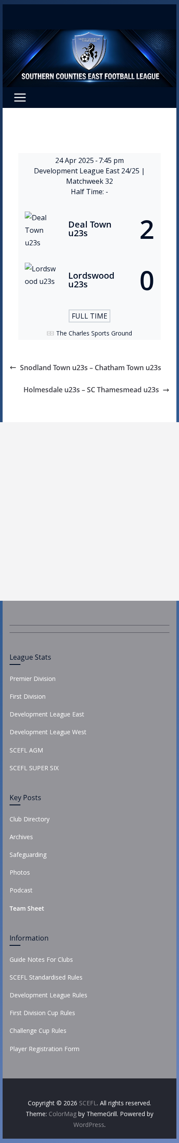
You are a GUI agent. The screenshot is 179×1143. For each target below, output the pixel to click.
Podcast (21, 890)
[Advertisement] (89, 511)
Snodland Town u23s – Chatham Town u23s (90, 367)
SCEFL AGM (26, 750)
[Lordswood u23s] (89, 280)
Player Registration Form (45, 1049)
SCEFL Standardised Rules (46, 977)
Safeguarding (28, 854)
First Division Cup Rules (42, 1013)
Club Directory (30, 819)
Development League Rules (48, 995)
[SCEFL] (89, 35)
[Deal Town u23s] (89, 228)
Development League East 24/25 (87, 171)
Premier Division (33, 678)
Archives (21, 837)
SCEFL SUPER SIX (34, 768)
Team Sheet (27, 908)
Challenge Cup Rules (38, 1030)
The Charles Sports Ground (94, 333)
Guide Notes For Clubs (41, 959)
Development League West (48, 732)
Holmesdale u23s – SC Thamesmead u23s (91, 389)
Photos (20, 872)
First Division (28, 696)
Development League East (47, 714)
